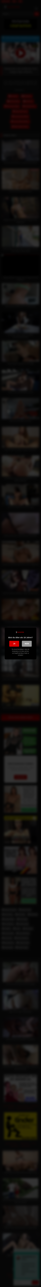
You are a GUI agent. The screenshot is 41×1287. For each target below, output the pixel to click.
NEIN (27, 644)
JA (14, 644)
